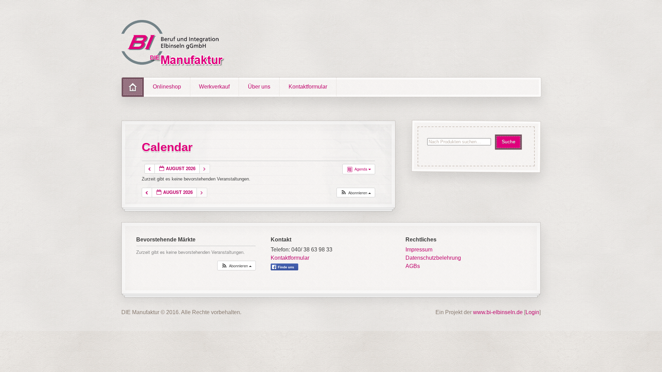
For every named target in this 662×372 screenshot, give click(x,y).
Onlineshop (167, 87)
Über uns (259, 87)
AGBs (412, 266)
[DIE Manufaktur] (174, 44)
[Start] (133, 87)
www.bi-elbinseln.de (498, 312)
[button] (355, 192)
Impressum (418, 249)
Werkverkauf (214, 87)
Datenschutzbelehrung (433, 258)
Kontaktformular (308, 87)
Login (532, 312)
